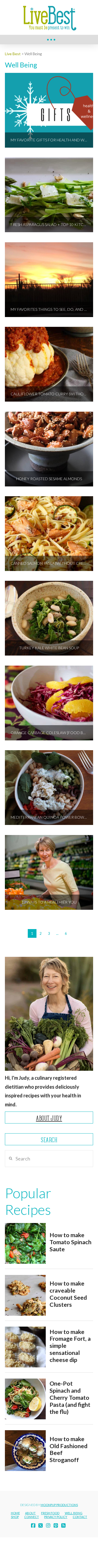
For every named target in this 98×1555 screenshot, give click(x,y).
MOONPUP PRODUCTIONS (59, 1505)
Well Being (73, 1513)
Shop (15, 1517)
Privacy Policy (55, 1517)
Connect (31, 1517)
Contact (80, 1517)
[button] (51, 39)
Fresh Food (50, 1513)
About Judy (49, 1118)
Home (15, 1513)
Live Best (13, 53)
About (30, 1513)
